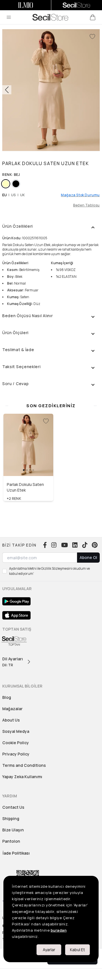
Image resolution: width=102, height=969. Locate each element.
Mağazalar (12, 708)
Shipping (10, 818)
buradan (59, 930)
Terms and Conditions (24, 765)
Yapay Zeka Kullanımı (22, 776)
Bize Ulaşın (13, 830)
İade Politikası (16, 853)
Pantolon (11, 841)
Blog (6, 697)
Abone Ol (88, 557)
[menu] (8, 17)
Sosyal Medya (15, 731)
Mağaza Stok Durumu (80, 195)
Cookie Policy (15, 742)
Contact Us (13, 807)
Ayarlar (49, 949)
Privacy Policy (15, 754)
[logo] (50, 17)
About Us (11, 720)
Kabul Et (77, 949)
